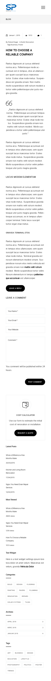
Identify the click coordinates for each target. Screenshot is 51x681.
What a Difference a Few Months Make (15, 456)
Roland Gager (13, 42)
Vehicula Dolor (27, 566)
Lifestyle (25, 659)
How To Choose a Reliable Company (16, 539)
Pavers (22, 590)
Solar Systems (14, 602)
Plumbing (33, 590)
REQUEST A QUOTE (25, 433)
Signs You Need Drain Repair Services (17, 486)
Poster (20, 45)
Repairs (25, 596)
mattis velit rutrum (33, 267)
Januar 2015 (25, 633)
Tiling (27, 602)
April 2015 (25, 622)
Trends (11, 671)
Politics (27, 665)
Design (19, 584)
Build (23, 42)
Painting (11, 590)
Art (9, 653)
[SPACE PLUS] (11, 7)
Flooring (31, 584)
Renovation (30, 42)
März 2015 (25, 627)
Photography (14, 665)
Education (12, 659)
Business (14, 45)
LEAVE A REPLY (15, 288)
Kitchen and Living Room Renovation (16, 471)
